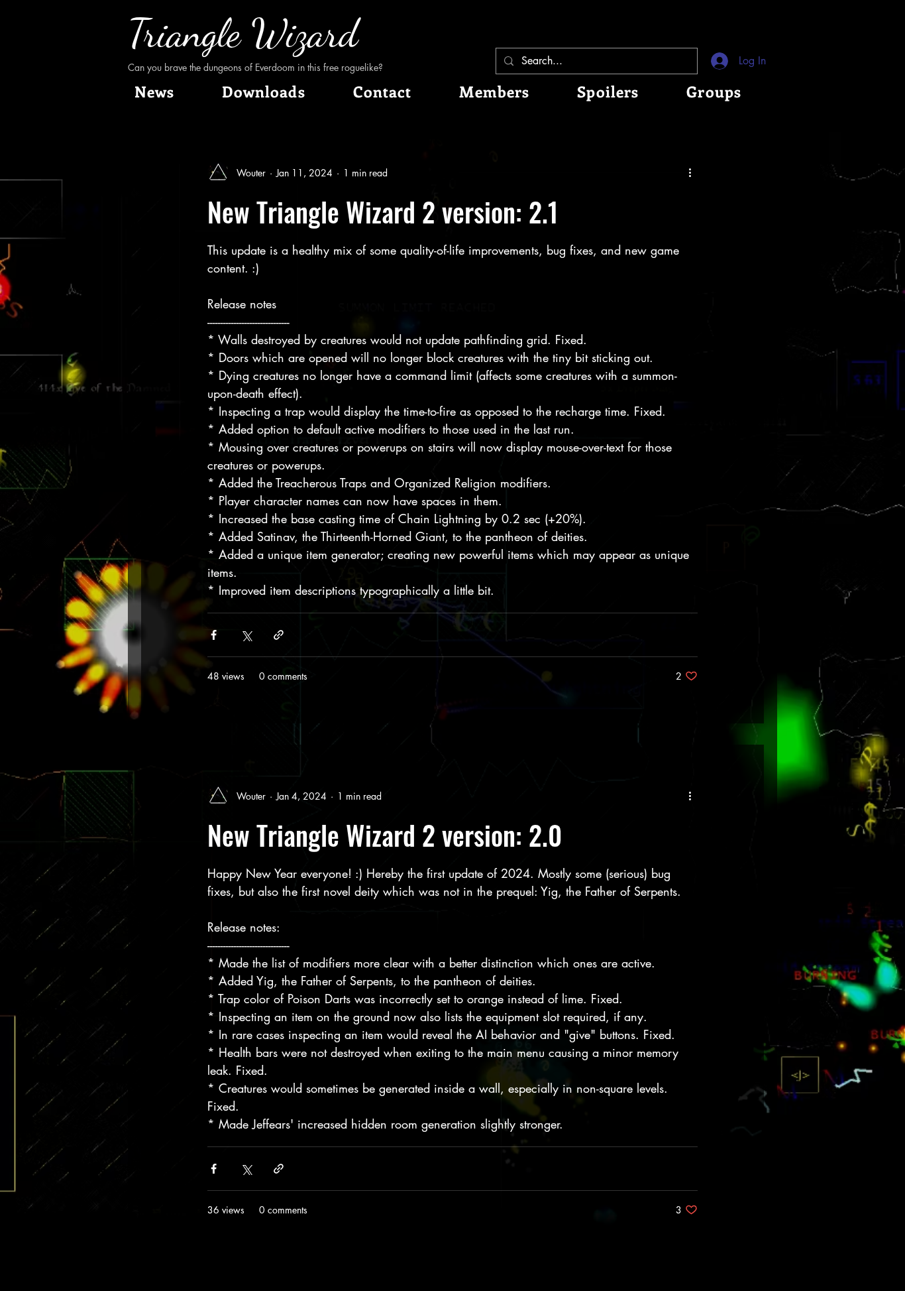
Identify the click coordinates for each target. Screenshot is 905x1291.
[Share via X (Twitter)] (246, 635)
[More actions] (690, 172)
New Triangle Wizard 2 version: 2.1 (383, 211)
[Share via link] (278, 635)
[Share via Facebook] (213, 635)
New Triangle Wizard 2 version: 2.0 (384, 835)
